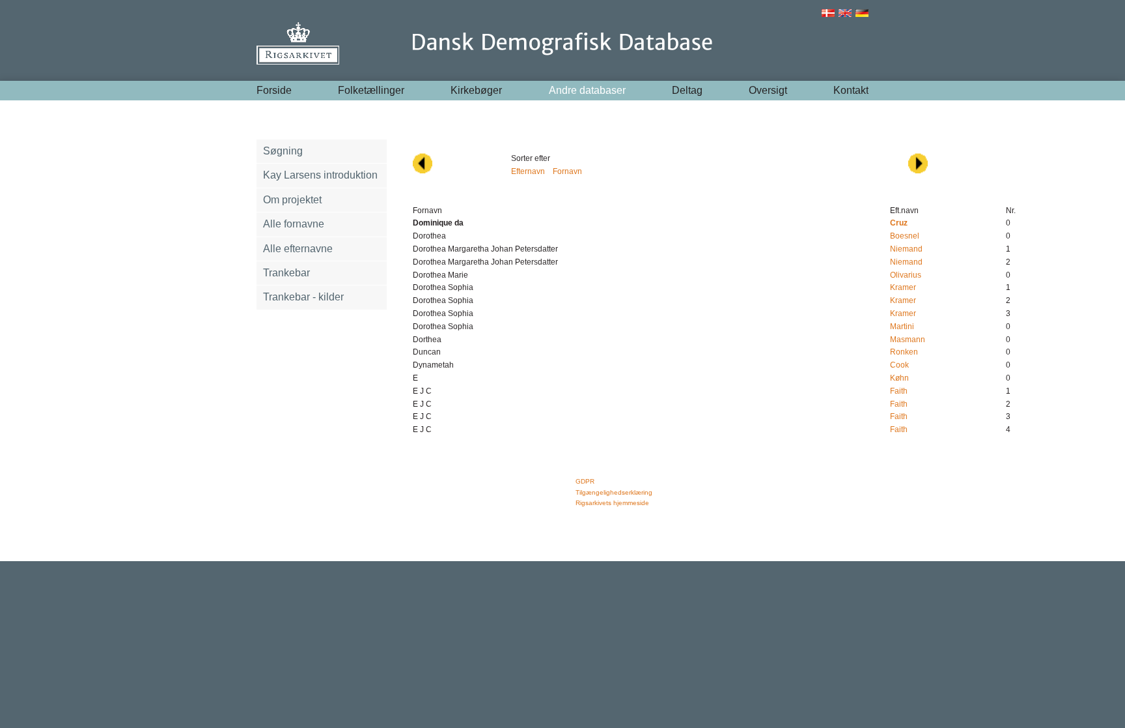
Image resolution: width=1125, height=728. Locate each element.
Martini (902, 326)
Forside (274, 90)
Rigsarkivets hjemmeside (612, 502)
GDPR (585, 481)
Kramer (903, 287)
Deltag (687, 90)
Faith (899, 391)
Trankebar (286, 272)
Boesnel (904, 235)
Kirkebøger (476, 90)
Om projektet (292, 199)
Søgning (283, 150)
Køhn (899, 378)
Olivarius (905, 275)
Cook (899, 365)
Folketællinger (371, 90)
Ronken (904, 352)
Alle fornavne (293, 223)
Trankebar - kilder (303, 296)
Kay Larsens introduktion (320, 175)
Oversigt (768, 90)
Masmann (907, 339)
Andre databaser (587, 90)
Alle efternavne (298, 248)
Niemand (906, 249)
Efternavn (528, 171)
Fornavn (567, 171)
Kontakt (850, 90)
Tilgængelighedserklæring (614, 492)
